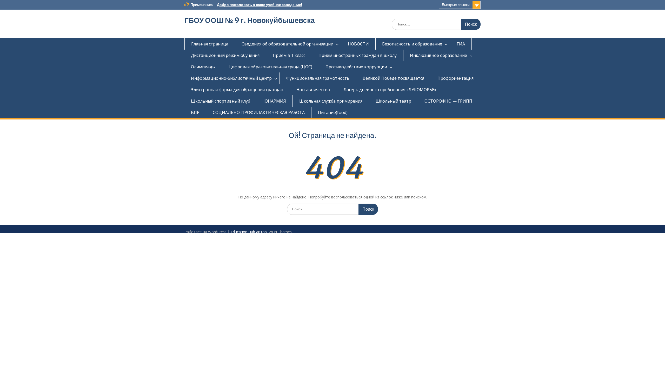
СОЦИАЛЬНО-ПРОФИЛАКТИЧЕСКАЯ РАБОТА (259, 112)
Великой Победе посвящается (393, 78)
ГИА (461, 44)
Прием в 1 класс (289, 55)
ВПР (195, 112)
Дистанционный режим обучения (225, 55)
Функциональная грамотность (317, 78)
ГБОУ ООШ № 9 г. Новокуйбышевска (249, 20)
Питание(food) (333, 112)
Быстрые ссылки (456, 4)
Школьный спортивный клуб (220, 101)
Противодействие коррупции (356, 67)
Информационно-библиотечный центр (231, 78)
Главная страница (209, 44)
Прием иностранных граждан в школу (357, 55)
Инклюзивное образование (438, 55)
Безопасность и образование (412, 44)
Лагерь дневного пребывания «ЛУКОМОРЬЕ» (389, 89)
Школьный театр (393, 101)
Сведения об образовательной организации (287, 44)
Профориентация (455, 78)
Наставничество (313, 89)
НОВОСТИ (358, 44)
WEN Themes (280, 231)
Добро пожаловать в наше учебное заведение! (259, 4)
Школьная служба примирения (330, 101)
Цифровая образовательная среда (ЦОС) (270, 67)
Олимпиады (203, 67)
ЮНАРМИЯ (274, 101)
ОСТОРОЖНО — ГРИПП (448, 101)
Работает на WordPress (205, 231)
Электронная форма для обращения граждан (237, 89)
